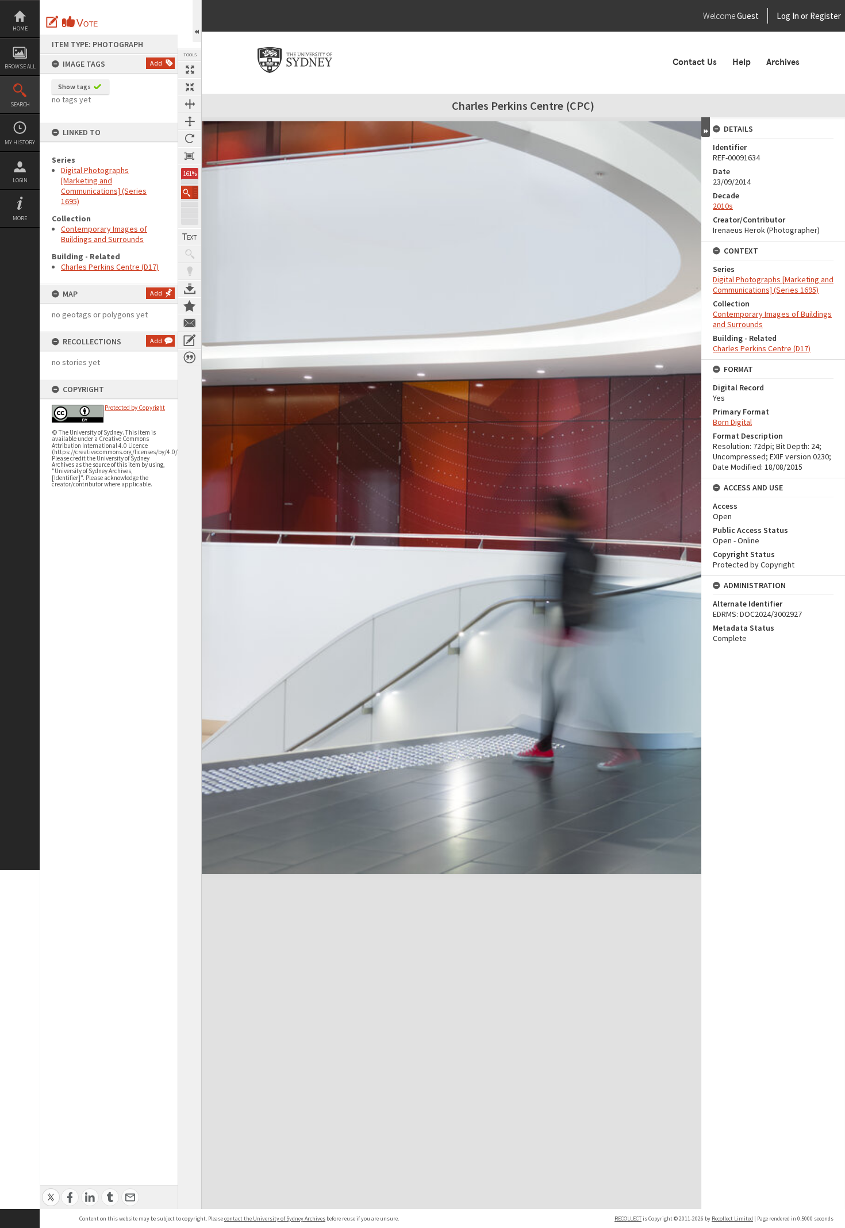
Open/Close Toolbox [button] (197, 21)
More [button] (20, 218)
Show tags (74, 86)
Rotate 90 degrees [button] (189, 138)
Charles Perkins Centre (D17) (110, 267)
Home (20, 28)
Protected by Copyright (135, 408)
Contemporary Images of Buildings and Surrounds (104, 234)
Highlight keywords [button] (189, 271)
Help (741, 62)
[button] (189, 192)
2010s (723, 206)
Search (20, 104)
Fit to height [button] (189, 121)
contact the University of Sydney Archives (274, 1218)
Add (156, 63)
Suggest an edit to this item (52, 22)
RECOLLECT (628, 1218)
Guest (748, 15)
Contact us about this (189, 323)
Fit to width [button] (189, 104)
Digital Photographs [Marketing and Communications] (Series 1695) (104, 185)
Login (20, 180)
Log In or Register (787, 15)
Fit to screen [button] (189, 86)
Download (189, 288)
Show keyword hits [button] (189, 254)
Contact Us (695, 62)
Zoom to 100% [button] (189, 155)
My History (20, 142)
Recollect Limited (732, 1218)
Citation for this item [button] (189, 357)
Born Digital (732, 422)
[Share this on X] (51, 1191)
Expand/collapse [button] (705, 127)
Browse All (20, 66)
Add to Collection (189, 305)
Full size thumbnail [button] (189, 69)
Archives (783, 62)
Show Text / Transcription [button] (189, 236)
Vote (80, 22)
